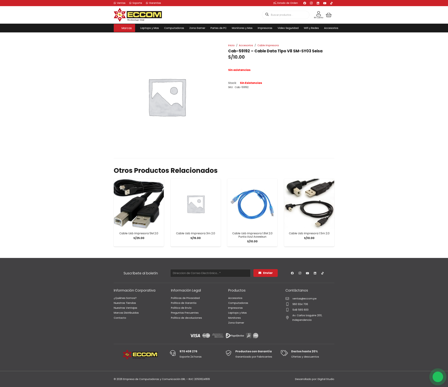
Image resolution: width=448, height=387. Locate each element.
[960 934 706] (288, 304)
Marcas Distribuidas (126, 313)
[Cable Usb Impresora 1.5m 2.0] (309, 204)
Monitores (234, 318)
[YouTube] (325, 3)
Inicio (231, 45)
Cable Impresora (268, 45)
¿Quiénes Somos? (125, 298)
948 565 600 (300, 310)
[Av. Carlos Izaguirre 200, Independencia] (288, 317)
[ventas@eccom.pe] (288, 298)
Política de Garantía (183, 303)
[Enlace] (318, 13)
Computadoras (238, 303)
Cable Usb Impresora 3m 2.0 (195, 233)
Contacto (120, 318)
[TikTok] (331, 3)
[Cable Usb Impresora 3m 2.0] (196, 204)
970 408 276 (188, 351)
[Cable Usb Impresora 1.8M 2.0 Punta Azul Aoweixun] (252, 204)
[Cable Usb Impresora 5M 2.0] (139, 204)
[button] (133, 28)
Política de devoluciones (186, 318)
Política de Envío (181, 308)
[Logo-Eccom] (138, 15)
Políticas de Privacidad (185, 298)
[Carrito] (328, 15)
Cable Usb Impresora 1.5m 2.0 (309, 233)
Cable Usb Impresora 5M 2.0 (138, 233)
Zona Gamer (236, 322)
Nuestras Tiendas (125, 303)
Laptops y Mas (237, 313)
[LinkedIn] (318, 3)
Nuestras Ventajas (125, 308)
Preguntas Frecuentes (185, 313)
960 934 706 (300, 304)
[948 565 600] (288, 309)
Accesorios (246, 45)
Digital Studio (326, 379)
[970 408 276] (175, 353)
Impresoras (235, 308)
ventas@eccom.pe (304, 298)
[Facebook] (304, 3)
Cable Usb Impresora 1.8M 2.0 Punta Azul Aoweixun (252, 235)
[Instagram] (311, 3)
